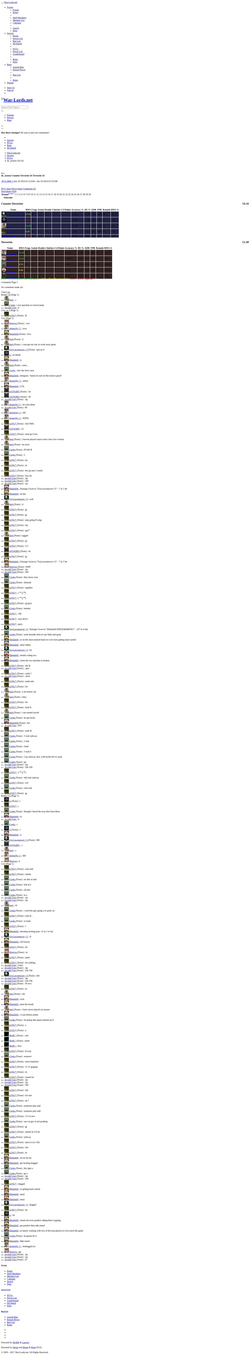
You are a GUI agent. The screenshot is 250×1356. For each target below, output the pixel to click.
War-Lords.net (10, 2)
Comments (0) (29, 189)
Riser (33, 1347)
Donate (10, 83)
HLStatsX (17, 44)
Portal (15, 12)
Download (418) (8, 191)
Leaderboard (18, 54)
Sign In (10, 90)
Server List (18, 38)
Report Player (19, 70)
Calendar (17, 23)
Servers (10, 33)
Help (15, 30)
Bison (25, 1347)
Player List (18, 51)
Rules (15, 59)
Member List (18, 20)
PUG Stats (6, 189)
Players (10, 117)
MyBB (16, 1342)
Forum (10, 7)
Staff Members (19, 17)
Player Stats (16, 189)
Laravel (25, 1342)
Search (16, 28)
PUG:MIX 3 (7, 181)
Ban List (17, 41)
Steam (15, 1347)
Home (15, 36)
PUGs (15, 49)
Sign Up (11, 87)
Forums (10, 115)
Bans (9, 64)
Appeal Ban (18, 67)
